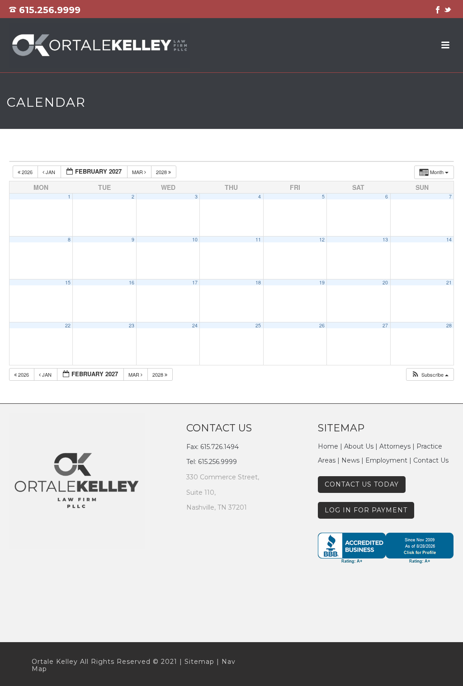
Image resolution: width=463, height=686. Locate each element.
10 (195, 239)
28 (449, 325)
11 (258, 239)
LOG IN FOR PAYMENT (366, 510)
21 (449, 282)
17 (195, 282)
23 (131, 325)
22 (68, 325)
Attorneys (395, 446)
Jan (50, 171)
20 (385, 282)
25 (258, 325)
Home (328, 446)
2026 (27, 171)
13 (385, 239)
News (350, 460)
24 (195, 325)
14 (449, 239)
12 (322, 239)
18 (258, 282)
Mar (138, 171)
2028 (162, 171)
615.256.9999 (49, 10)
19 (322, 282)
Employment (386, 460)
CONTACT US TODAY (362, 484)
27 (385, 325)
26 (322, 325)
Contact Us (431, 460)
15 (68, 282)
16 (131, 282)
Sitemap (199, 662)
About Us (358, 446)
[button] (429, 375)
